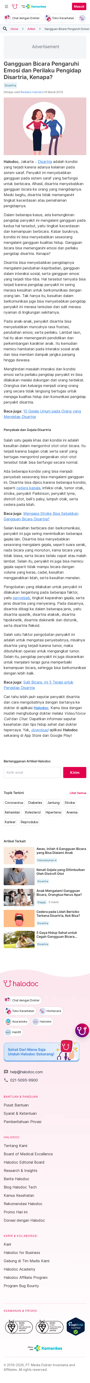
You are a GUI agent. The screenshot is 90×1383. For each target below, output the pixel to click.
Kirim (74, 772)
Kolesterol (33, 812)
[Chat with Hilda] (82, 1030)
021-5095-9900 (21, 1080)
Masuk (79, 6)
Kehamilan (12, 812)
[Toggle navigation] (6, 6)
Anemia (72, 812)
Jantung (53, 803)
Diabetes (35, 803)
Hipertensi (53, 812)
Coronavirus (14, 803)
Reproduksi (29, 822)
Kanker (10, 822)
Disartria (10, 85)
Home (14, 29)
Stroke (70, 803)
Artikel (31, 29)
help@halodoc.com (23, 1072)
